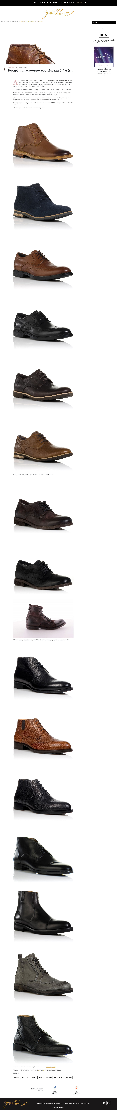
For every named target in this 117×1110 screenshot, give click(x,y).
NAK (23, 1077)
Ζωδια (100, 65)
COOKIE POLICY (59, 1103)
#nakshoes (17, 1077)
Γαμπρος (8, 21)
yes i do (28, 1077)
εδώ (39, 1070)
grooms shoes (48, 1077)
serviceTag (62, 1107)
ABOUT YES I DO (68, 1103)
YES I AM (75, 1103)
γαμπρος (34, 1077)
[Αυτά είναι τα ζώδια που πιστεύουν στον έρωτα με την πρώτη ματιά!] (103, 57)
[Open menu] (31, 3)
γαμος (40, 1077)
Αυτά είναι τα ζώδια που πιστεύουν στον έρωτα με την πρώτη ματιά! (104, 69)
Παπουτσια (15, 21)
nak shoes (69, 1077)
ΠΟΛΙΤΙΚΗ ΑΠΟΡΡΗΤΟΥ (49, 1103)
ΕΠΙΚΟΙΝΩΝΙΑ (40, 1103)
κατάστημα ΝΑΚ (50, 1067)
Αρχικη (3, 21)
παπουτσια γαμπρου (59, 1077)
